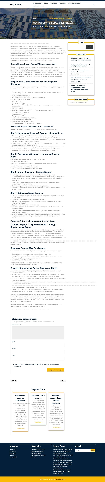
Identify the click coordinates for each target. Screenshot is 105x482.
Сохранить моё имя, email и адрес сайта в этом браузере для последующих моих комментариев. (35, 365)
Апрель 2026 (13, 457)
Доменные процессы (37, 451)
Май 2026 (12, 455)
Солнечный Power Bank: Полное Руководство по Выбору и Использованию (62, 466)
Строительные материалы (74, 3)
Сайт (13, 355)
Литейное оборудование (38, 455)
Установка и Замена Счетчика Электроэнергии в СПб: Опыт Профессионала (62, 471)
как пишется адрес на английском (20, 398)
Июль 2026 (13, 451)
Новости (46, 3)
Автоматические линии (38, 449)
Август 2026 (13, 449)
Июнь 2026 (13, 453)
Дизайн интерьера (37, 3)
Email (14, 348)
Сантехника (62, 3)
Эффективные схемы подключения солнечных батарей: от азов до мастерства (63, 455)
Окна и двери (54, 3)
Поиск (81, 42)
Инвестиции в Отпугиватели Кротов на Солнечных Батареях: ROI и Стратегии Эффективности (62, 460)
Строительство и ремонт (39, 5)
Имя (13, 341)
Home (35, 18)
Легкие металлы (36, 453)
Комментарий (16, 325)
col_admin (47, 27)
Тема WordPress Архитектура (52, 479)
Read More (20, 428)
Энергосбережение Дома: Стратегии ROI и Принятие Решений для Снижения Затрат (81, 79)
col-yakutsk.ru (16, 4)
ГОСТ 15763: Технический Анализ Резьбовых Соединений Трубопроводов (80, 72)
